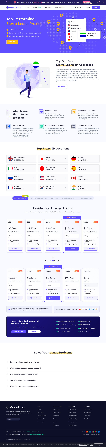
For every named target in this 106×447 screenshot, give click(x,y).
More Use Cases (73, 425)
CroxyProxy (87, 415)
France (54, 419)
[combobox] (14, 235)
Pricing (39, 409)
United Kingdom (57, 412)
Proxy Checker (87, 412)
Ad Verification (72, 409)
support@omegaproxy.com (32, 431)
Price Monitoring (73, 419)
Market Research (73, 422)
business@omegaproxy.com (37, 434)
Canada (55, 422)
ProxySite (86, 419)
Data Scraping (72, 412)
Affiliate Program (41, 415)
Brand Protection (73, 415)
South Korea (56, 415)
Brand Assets (40, 422)
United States (56, 409)
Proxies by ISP (41, 419)
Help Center (40, 412)
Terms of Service (95, 434)
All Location (56, 425)
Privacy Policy (85, 434)
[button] (53, 362)
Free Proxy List (88, 409)
